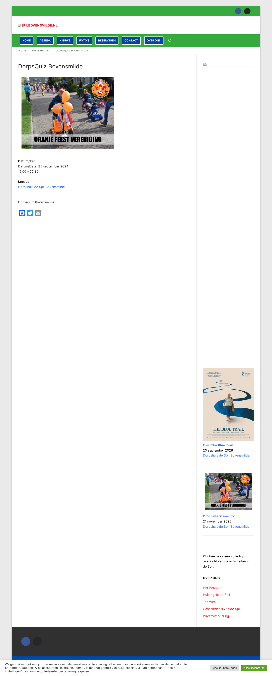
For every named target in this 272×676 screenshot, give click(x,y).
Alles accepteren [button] (254, 667)
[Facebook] (238, 11)
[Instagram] (247, 11)
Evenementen (41, 50)
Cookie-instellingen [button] (225, 667)
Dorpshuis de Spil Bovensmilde (41, 187)
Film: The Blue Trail (218, 445)
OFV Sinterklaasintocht (221, 516)
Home (22, 50)
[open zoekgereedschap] (170, 40)
